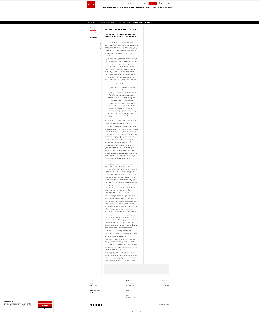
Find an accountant (130, 283)
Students (154, 7)
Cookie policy (16, 307)
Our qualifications (124, 7)
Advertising (163, 288)
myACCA (92, 283)
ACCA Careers (93, 288)
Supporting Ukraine (130, 297)
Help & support (129, 290)
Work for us (129, 293)
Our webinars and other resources (123, 22)
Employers (131, 7)
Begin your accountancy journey (110, 7)
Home (88, 22)
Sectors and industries (102, 22)
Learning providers (140, 7)
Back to (94, 29)
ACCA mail (128, 300)
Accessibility (164, 283)
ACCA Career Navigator (95, 290)
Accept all (45, 302)
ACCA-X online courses (95, 293)
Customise (45, 308)
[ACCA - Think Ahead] (164, 305)
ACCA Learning (93, 285)
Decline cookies (45, 305)
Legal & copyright (165, 285)
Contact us (128, 288)
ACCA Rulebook (130, 285)
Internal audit (111, 22)
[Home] (91, 8)
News (127, 295)
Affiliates (160, 7)
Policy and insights (167, 7)
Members (148, 7)
